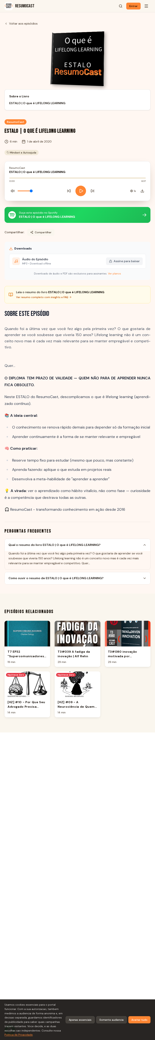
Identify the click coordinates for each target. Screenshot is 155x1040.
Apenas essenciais (80, 1019)
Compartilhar (43, 232)
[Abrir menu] (146, 6)
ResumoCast (15, 122)
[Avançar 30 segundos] (92, 191)
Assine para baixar (127, 261)
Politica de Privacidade (19, 1034)
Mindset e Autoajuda (23, 152)
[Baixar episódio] (142, 191)
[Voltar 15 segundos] (69, 191)
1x (135, 191)
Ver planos (114, 273)
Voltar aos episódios (23, 24)
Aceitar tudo (139, 1019)
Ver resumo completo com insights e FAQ (42, 297)
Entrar (133, 6)
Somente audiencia (111, 1019)
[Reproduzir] (80, 191)
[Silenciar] (12, 191)
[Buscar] (120, 6)
